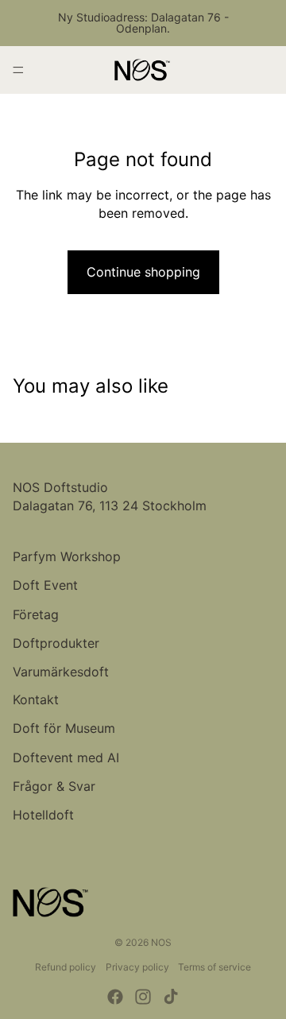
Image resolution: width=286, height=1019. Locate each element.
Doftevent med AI (66, 757)
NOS (161, 942)
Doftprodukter (56, 643)
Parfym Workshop (67, 556)
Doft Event (45, 585)
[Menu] (18, 70)
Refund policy (65, 967)
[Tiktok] (170, 996)
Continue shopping (143, 272)
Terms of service (214, 967)
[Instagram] (143, 996)
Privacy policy (137, 967)
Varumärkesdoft (61, 672)
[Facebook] (115, 996)
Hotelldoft (43, 815)
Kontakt (36, 699)
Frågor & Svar (54, 786)
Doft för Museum (64, 728)
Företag (36, 614)
